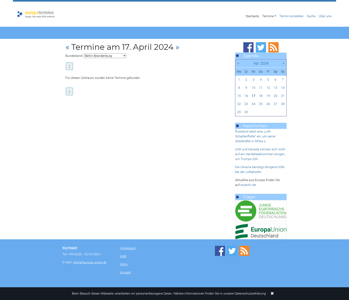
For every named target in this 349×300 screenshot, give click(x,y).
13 (275, 88)
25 (261, 104)
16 (246, 96)
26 (268, 104)
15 (239, 96)
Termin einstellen (291, 16)
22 (239, 104)
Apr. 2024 (260, 63)
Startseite (252, 16)
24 (253, 104)
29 (239, 112)
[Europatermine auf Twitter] (261, 47)
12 (268, 88)
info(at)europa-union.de (89, 262)
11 (261, 88)
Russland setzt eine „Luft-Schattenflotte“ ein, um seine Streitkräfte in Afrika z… (255, 136)
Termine (268, 16)
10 (253, 88)
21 (283, 96)
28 (283, 104)
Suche (311, 16)
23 (246, 104)
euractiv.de (248, 185)
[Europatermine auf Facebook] (248, 47)
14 (283, 88)
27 (275, 104)
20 (275, 96)
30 (246, 112)
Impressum (128, 248)
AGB (123, 256)
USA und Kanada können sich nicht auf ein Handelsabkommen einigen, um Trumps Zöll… (260, 154)
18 (261, 96)
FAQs (123, 264)
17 (253, 96)
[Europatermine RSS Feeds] (273, 47)
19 (268, 96)
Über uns (325, 16)
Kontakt (125, 272)
